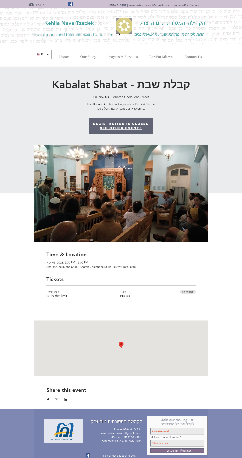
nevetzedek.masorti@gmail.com (148, 5)
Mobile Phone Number (164, 437)
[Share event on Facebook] (48, 399)
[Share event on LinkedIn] (65, 399)
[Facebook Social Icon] (70, 4)
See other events (121, 128)
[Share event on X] (56, 399)
